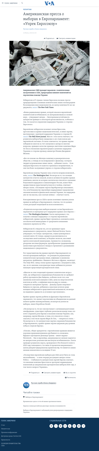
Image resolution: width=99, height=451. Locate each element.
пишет (35, 107)
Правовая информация (9, 432)
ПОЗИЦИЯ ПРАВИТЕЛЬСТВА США (11, 444)
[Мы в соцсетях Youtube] (60, 426)
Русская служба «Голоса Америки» (35, 29)
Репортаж (27, 10)
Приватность (5, 440)
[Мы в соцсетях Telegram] (83, 426)
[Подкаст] (74, 426)
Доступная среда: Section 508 (11, 436)
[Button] (49, 38)
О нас (3, 425)
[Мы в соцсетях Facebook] (51, 426)
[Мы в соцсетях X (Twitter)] (56, 426)
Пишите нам (5, 429)
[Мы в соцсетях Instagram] (65, 426)
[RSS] (70, 426)
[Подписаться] (79, 426)
